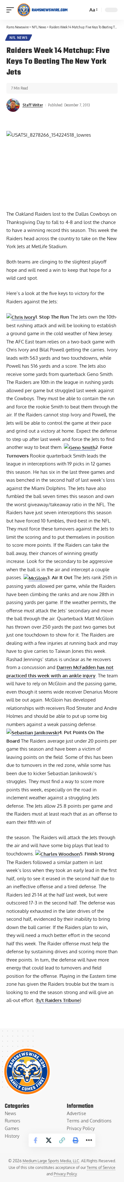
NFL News (19, 38)
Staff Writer (33, 105)
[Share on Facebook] (35, 1140)
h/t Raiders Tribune (58, 1000)
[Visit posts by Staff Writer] (13, 105)
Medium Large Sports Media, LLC (51, 1160)
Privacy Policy (65, 1173)
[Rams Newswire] (42, 10)
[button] (11, 10)
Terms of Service (101, 1167)
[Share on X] (48, 1140)
